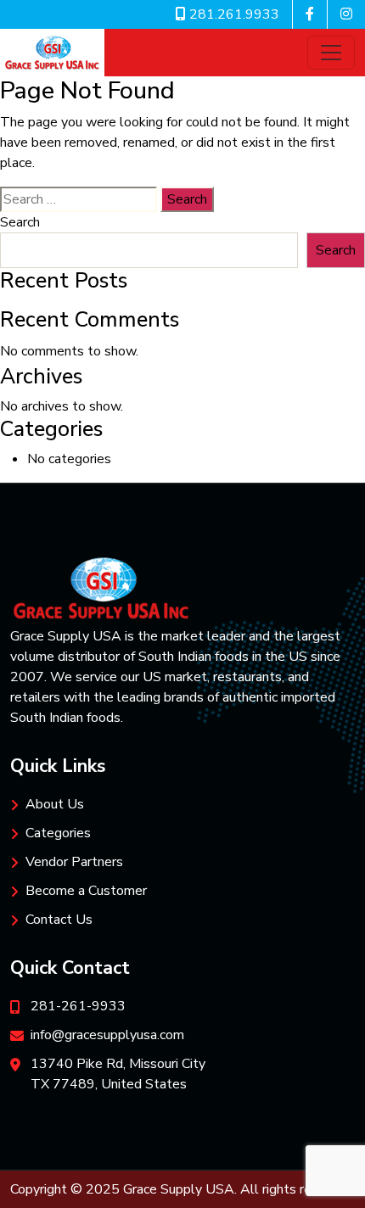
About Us (54, 804)
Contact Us (59, 919)
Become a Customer (86, 890)
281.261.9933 (232, 14)
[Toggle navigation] (331, 53)
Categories (58, 833)
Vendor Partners (74, 862)
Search (20, 222)
